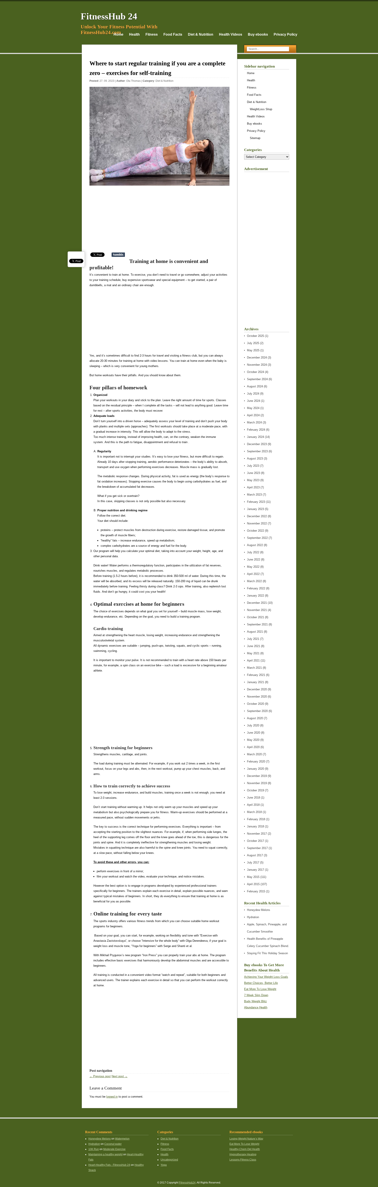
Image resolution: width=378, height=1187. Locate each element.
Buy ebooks (258, 34)
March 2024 (254, 422)
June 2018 (253, 797)
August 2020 (255, 718)
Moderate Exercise (114, 1149)
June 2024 (253, 400)
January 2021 (255, 682)
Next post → (120, 1076)
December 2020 (257, 689)
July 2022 (253, 552)
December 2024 (257, 357)
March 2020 (254, 754)
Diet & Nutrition (200, 34)
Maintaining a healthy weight (105, 1154)
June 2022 (253, 559)
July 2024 (253, 393)
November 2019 (257, 783)
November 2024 (257, 364)
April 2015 (253, 884)
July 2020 (253, 725)
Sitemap (255, 138)
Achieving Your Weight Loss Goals (266, 976)
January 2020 (255, 768)
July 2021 (253, 638)
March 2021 (254, 667)
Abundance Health (255, 1007)
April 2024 (253, 415)
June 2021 (253, 646)
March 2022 (254, 581)
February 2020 (256, 761)
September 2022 (257, 538)
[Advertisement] (159, 221)
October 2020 (255, 703)
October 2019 (255, 790)
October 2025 (255, 336)
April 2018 (253, 804)
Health (134, 34)
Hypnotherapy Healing (242, 1154)
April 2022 (253, 574)
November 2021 (257, 610)
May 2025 (253, 350)
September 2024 (257, 379)
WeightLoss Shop (261, 109)
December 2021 (257, 602)
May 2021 (253, 653)
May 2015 (253, 877)
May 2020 (253, 739)
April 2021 (253, 660)
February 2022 (256, 588)
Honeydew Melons (258, 910)
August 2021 (255, 631)
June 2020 (253, 732)
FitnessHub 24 (109, 16)
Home (118, 34)
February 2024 (256, 429)
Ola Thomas (133, 80)
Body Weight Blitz (255, 1001)
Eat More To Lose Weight (260, 989)
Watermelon (122, 1138)
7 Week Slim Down (256, 995)
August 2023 (255, 458)
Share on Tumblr (118, 254)
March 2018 (254, 812)
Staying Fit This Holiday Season (267, 953)
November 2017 (257, 833)
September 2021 (257, 624)
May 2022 (253, 566)
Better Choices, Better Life (261, 983)
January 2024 (255, 437)
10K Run (93, 1149)
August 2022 (255, 545)
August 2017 (255, 855)
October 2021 (255, 617)
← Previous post (100, 1076)
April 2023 (253, 487)
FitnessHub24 (187, 1182)
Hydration (253, 917)
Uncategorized (169, 1159)
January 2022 (255, 595)
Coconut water (113, 1143)
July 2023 (253, 465)
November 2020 (257, 696)
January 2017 (255, 869)
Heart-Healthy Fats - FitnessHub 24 (109, 1164)
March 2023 (254, 494)
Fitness (151, 34)
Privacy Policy (285, 34)
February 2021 (256, 675)
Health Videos (230, 34)
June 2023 (253, 473)
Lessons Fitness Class (242, 1159)
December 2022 (257, 516)
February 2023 (256, 501)
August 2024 (255, 386)
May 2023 (253, 480)
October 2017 (255, 840)
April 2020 (253, 747)
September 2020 (257, 711)
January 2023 (255, 509)
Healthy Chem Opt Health (244, 1149)
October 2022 (255, 530)
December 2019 (257, 776)
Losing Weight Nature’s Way (246, 1138)
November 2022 (257, 523)
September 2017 (257, 848)
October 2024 (255, 372)
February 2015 (256, 891)
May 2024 (253, 408)
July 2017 (253, 862)
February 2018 (256, 819)
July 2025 (253, 343)
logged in (112, 1096)
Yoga (164, 1164)
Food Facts (172, 34)
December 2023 (257, 444)
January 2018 (255, 826)
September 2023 (257, 451)
